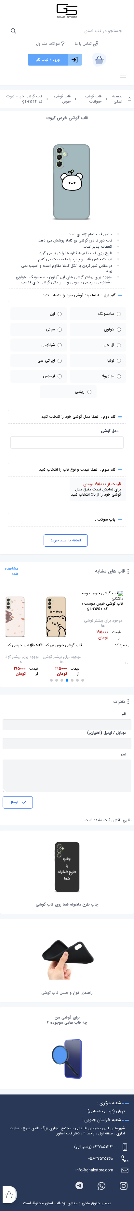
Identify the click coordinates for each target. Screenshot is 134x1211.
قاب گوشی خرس (62, 99)
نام (124, 714)
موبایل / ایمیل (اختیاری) (106, 732)
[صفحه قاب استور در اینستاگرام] (123, 1185)
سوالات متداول (48, 43)
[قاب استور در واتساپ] (101, 1185)
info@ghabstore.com (94, 1170)
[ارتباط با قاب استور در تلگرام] (79, 1185)
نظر (123, 754)
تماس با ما (84, 43)
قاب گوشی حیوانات (93, 99)
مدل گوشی (109, 431)
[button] (82, 680)
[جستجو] (13, 30)
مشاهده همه (12, 571)
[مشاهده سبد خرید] (99, 60)
